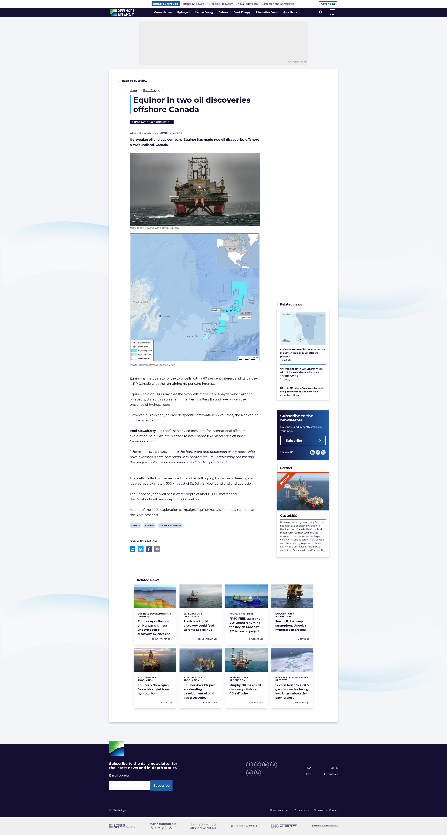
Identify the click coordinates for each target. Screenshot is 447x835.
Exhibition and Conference (278, 3)
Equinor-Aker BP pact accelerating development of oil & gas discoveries (200, 691)
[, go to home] (122, 12)
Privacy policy (301, 810)
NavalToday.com (248, 3)
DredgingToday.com (220, 3)
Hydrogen (183, 12)
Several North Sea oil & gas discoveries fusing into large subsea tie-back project (292, 691)
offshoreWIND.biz (193, 3)
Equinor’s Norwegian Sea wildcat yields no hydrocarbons (153, 689)
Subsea (223, 12)
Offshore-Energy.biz (165, 3)
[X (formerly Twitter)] (257, 765)
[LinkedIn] (312, 452)
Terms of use (321, 810)
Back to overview (134, 80)
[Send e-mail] (249, 773)
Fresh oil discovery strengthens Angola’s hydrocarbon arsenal (291, 625)
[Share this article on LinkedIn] (132, 549)
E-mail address (119, 775)
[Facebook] (318, 452)
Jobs (308, 774)
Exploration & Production (151, 122)
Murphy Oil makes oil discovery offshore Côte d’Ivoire (245, 689)
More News (290, 12)
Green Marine (163, 12)
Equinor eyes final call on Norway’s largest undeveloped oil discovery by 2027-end (154, 628)
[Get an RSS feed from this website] (257, 773)
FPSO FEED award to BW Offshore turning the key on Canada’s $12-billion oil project (244, 625)
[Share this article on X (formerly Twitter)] (141, 549)
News (308, 768)
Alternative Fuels (266, 12)
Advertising (328, 3)
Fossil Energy (241, 12)
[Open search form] (321, 12)
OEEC (334, 768)
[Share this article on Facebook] (149, 549)
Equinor (149, 526)
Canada (135, 526)
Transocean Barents (170, 526)
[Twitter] (323, 452)
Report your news (279, 810)
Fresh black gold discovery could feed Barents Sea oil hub (199, 625)
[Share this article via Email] (157, 549)
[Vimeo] (273, 765)
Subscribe (294, 441)
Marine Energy (204, 12)
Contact (333, 810)
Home (133, 90)
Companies (331, 774)
